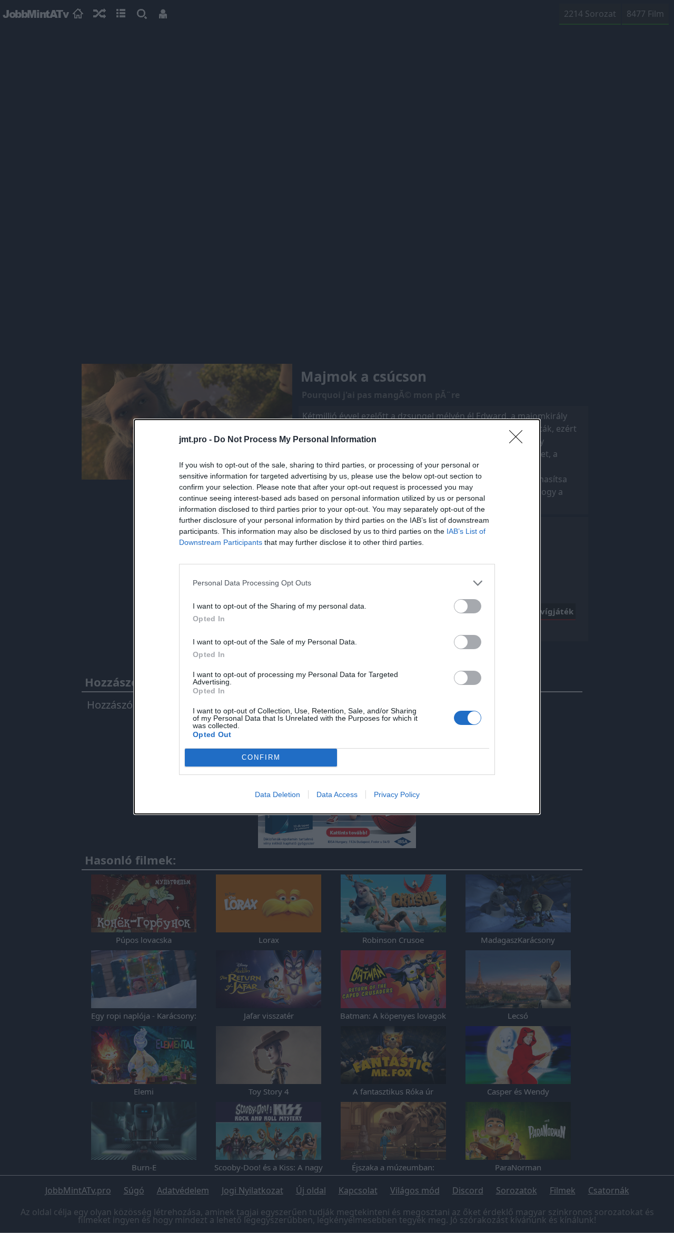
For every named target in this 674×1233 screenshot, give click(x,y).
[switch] (467, 606)
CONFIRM (261, 757)
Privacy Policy (397, 794)
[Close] (519, 440)
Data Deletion (277, 794)
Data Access (337, 794)
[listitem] (337, 583)
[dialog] (337, 617)
